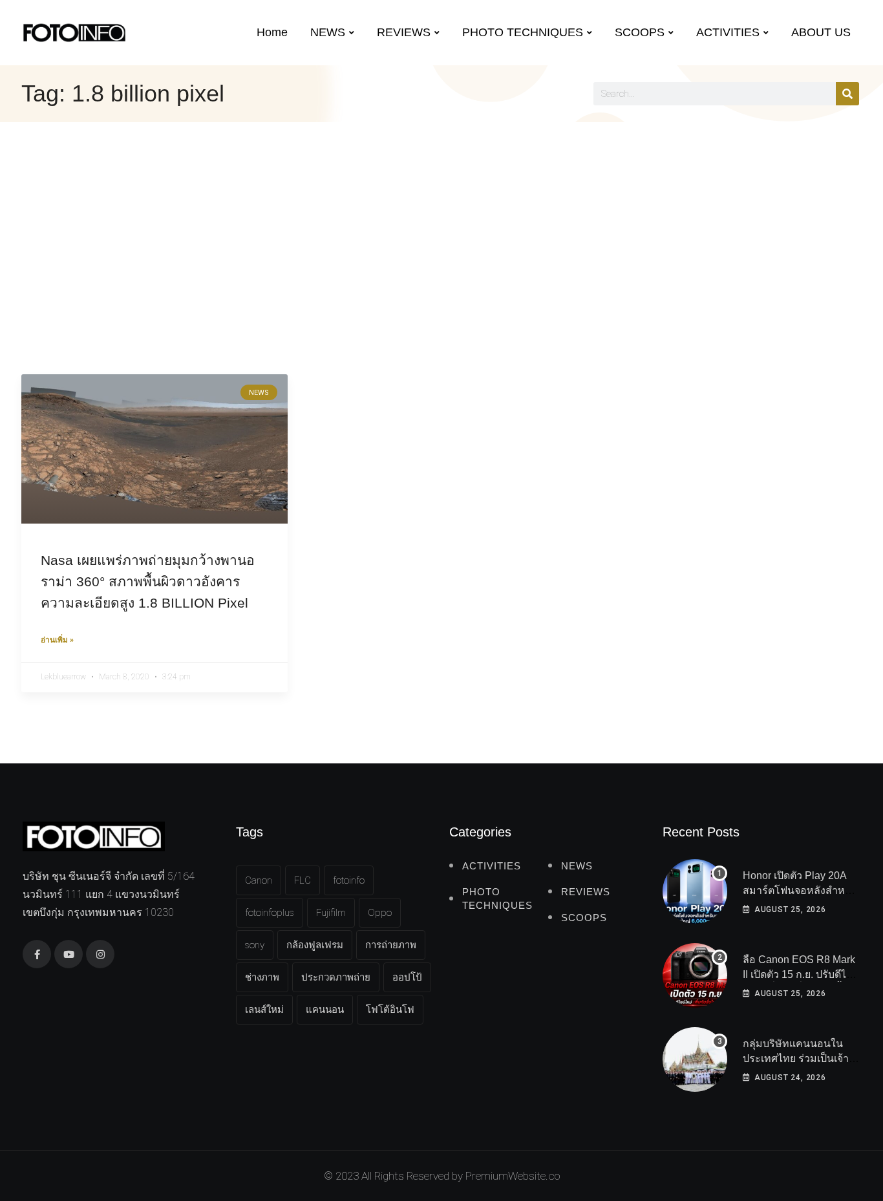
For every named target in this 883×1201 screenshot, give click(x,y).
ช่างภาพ (262, 977)
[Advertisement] (441, 219)
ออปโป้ (407, 977)
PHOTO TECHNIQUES (522, 32)
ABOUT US (821, 32)
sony (254, 945)
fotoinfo (349, 880)
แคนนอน (325, 1009)
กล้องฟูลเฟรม (314, 945)
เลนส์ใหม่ (264, 1009)
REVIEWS (404, 32)
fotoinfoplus (269, 913)
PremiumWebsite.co (512, 1175)
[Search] (847, 93)
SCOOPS (640, 32)
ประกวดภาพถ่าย (335, 977)
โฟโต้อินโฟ (390, 1009)
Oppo (380, 913)
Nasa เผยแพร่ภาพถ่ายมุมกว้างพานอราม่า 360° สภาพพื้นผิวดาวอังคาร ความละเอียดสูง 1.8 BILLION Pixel (148, 581)
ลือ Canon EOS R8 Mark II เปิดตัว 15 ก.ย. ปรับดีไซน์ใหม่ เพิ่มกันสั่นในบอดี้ (801, 974)
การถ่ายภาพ (390, 945)
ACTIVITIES (728, 32)
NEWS (327, 32)
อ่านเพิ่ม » (57, 639)
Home (272, 32)
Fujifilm (331, 913)
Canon (258, 880)
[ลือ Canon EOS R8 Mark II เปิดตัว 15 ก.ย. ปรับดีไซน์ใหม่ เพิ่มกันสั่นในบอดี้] (695, 975)
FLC (302, 880)
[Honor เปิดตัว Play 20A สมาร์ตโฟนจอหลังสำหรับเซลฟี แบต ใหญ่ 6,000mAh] (695, 891)
